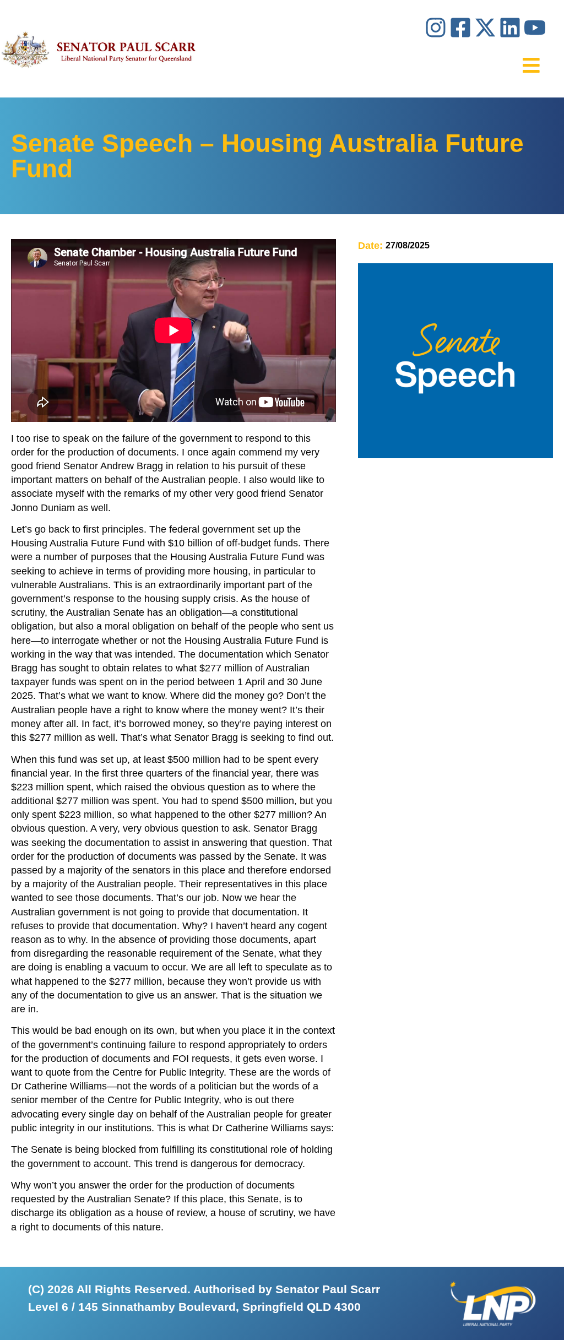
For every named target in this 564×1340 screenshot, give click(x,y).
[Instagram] (436, 28)
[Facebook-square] (460, 28)
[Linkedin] (510, 28)
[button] (531, 65)
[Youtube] (535, 28)
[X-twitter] (485, 28)
